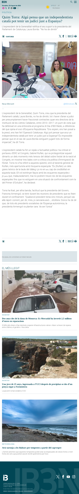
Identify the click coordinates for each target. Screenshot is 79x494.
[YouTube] (14, 8)
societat (6, 315)
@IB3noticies (69, 104)
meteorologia (8, 444)
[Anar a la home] (3, 8)
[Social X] (6, 8)
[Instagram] (12, 8)
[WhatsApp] (72, 36)
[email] (69, 36)
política (7, 12)
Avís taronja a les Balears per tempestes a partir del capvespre (31, 447)
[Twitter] (60, 36)
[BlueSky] (18, 8)
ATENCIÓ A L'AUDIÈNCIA (13, 491)
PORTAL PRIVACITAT (28, 491)
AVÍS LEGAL (20, 491)
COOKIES (5, 491)
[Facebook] (9, 8)
